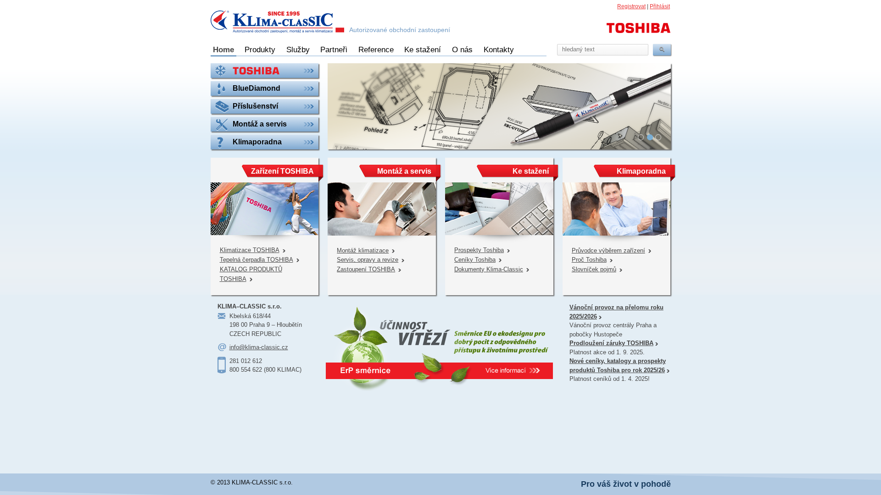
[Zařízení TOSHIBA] (265, 70)
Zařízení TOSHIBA (282, 171)
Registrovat (631, 6)
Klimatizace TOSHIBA (249, 250)
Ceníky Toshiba (475, 259)
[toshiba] (639, 32)
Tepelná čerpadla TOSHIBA (256, 259)
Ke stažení (422, 49)
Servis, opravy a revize (367, 259)
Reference (376, 49)
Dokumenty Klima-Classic (488, 269)
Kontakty (499, 49)
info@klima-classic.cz (258, 347)
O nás (462, 49)
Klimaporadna (641, 171)
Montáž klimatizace (363, 250)
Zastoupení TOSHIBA (366, 269)
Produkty (260, 49)
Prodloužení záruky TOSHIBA (611, 343)
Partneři (333, 49)
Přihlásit (660, 6)
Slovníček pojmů (594, 269)
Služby (298, 49)
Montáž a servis (404, 171)
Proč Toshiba (589, 259)
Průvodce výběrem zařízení (608, 250)
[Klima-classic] (278, 23)
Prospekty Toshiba (479, 250)
